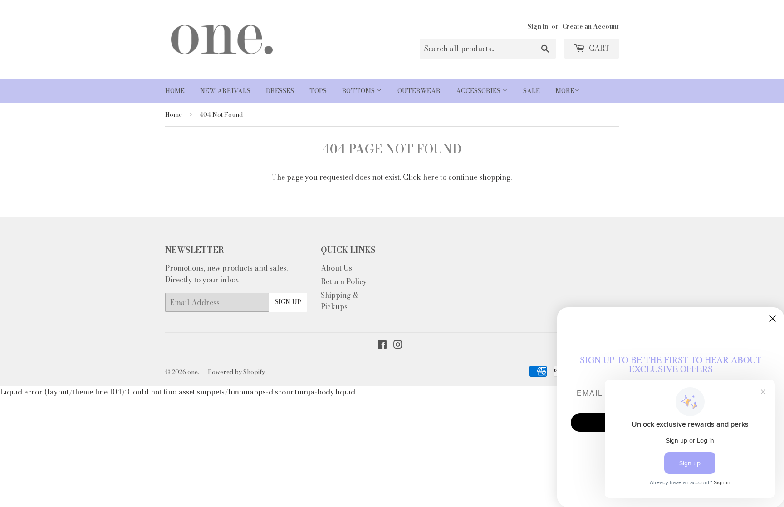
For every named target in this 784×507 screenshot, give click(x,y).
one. (193, 371)
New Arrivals (225, 91)
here (430, 177)
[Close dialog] (772, 318)
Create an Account (590, 26)
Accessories (479, 91)
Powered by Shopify (236, 371)
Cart (598, 48)
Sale (531, 91)
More (564, 91)
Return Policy (344, 281)
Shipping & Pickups (339, 301)
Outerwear (419, 91)
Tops (318, 91)
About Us (336, 267)
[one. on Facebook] (382, 345)
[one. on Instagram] (397, 345)
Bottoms (359, 91)
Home (175, 91)
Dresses (280, 91)
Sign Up (288, 302)
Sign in (537, 26)
